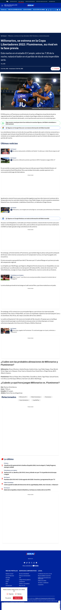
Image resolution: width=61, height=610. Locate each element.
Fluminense (48, 397)
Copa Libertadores (23, 400)
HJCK (7, 581)
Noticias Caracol (9, 573)
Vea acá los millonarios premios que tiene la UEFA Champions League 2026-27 (34, 160)
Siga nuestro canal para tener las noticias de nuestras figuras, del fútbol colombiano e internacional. (31, 123)
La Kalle (7, 579)
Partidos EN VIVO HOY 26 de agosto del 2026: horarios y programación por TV (29, 479)
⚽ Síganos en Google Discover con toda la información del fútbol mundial (28, 128)
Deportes (11, 594)
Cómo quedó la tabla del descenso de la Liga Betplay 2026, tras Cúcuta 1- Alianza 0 (31, 484)
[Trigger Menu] (2, 5)
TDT (20, 577)
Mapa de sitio (22, 585)
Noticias (19, 594)
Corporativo (40, 584)
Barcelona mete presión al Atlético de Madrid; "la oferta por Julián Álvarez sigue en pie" (36, 151)
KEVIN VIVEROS (27, 9)
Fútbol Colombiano (36, 397)
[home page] (7, 1)
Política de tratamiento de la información (44, 578)
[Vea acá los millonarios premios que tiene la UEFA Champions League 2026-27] (5, 160)
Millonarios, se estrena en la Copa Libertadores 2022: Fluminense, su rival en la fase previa (28, 35)
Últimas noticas (13, 1)
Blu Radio (8, 577)
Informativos (52, 1)
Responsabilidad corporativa (44, 575)
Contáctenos (22, 581)
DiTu (7, 583)
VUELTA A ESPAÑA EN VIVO (15, 9)
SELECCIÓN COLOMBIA (39, 9)
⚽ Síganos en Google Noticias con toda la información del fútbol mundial (27, 218)
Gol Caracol (21, 1)
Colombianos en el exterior (17, 275)
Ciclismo (6, 463)
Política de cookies (42, 580)
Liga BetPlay (36, 400)
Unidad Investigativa (30, 1)
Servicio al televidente (24, 573)
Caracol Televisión (10, 575)
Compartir (56, 68)
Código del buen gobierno (24, 579)
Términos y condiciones (43, 582)
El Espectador (9, 585)
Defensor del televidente (24, 575)
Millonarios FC (23, 397)
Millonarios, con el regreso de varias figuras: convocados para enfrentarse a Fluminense (36, 209)
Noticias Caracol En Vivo (41, 1)
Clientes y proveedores (24, 583)
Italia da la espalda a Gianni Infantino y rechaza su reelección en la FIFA (27, 490)
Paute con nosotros (23, 587)
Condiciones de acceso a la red (45, 573)
